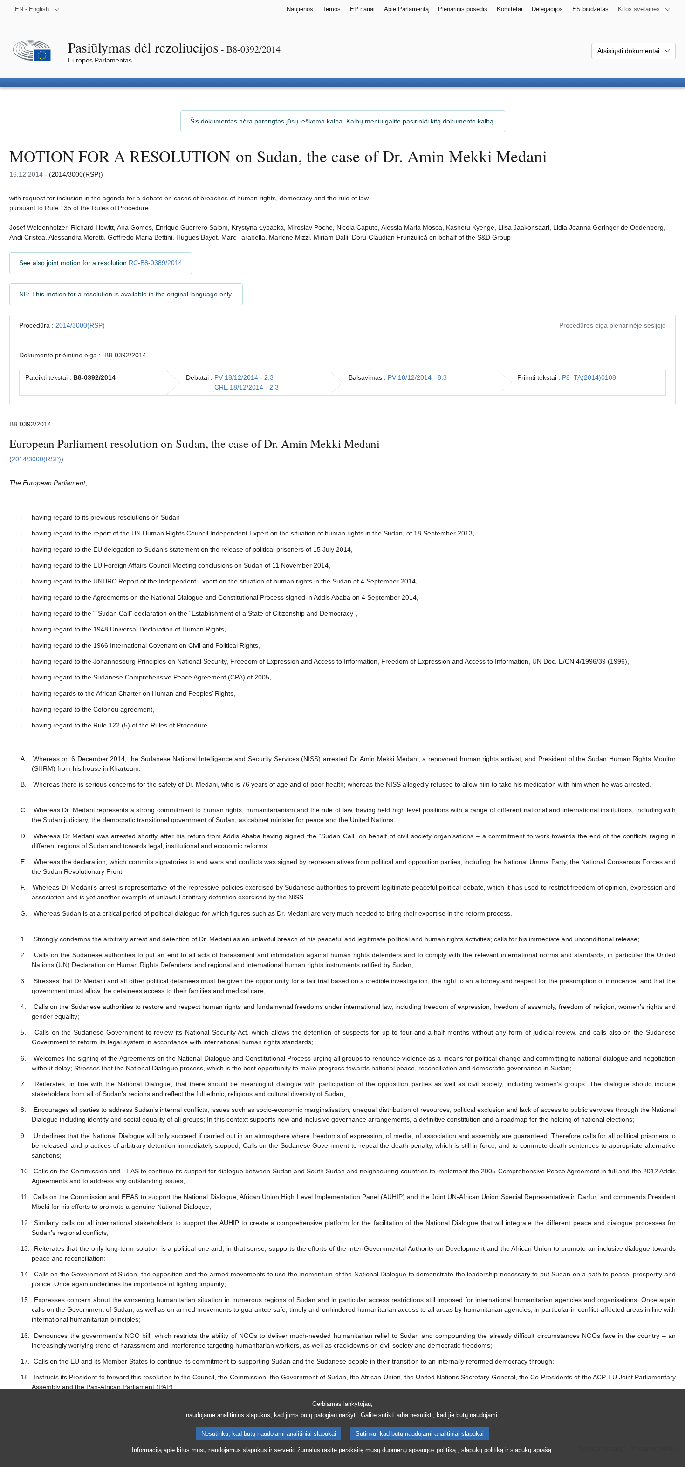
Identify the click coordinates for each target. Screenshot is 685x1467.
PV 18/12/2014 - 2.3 (244, 377)
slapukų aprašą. (531, 1449)
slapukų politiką (482, 1449)
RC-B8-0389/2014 (155, 263)
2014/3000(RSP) (80, 325)
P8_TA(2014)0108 (589, 377)
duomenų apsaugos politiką (419, 1449)
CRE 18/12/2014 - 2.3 (246, 387)
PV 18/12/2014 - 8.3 (417, 377)
